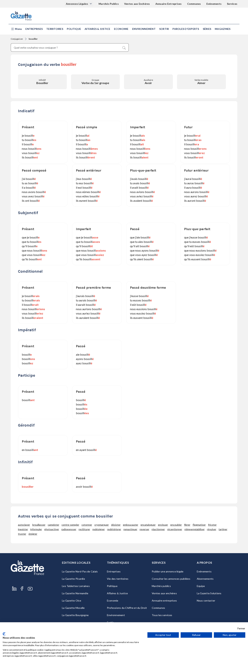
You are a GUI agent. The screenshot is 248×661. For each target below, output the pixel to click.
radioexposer (68, 529)
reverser (144, 529)
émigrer (33, 533)
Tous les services (162, 615)
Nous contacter (206, 600)
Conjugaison (17, 38)
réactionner (158, 529)
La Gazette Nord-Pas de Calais (80, 571)
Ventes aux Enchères (137, 3)
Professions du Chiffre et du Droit (127, 607)
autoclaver (24, 524)
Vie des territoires (118, 578)
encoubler (176, 524)
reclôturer (84, 529)
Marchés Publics (109, 3)
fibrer (187, 524)
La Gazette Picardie (73, 578)
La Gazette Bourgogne (75, 615)
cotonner (87, 524)
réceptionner (174, 529)
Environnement (144, 28)
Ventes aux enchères (164, 593)
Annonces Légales (77, 3)
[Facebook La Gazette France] (22, 589)
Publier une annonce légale (168, 571)
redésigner (98, 529)
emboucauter (130, 524)
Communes (194, 3)
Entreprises (34, 28)
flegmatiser (199, 524)
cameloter (53, 524)
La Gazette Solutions (209, 593)
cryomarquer (101, 524)
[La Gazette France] (21, 15)
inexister (23, 529)
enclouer (163, 524)
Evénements (214, 3)
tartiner (223, 529)
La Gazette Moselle (73, 607)
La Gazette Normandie (75, 593)
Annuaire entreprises (164, 600)
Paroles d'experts (185, 28)
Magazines (222, 28)
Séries (207, 28)
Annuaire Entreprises (168, 3)
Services (232, 3)
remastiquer (130, 529)
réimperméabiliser (194, 529)
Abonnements (205, 578)
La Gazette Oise (71, 600)
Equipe (201, 586)
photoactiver (51, 529)
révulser (211, 529)
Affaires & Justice (97, 28)
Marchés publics (161, 586)
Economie (121, 28)
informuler (36, 529)
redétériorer (114, 529)
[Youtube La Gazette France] (30, 589)
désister (116, 524)
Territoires (54, 28)
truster (22, 533)
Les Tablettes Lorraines (76, 586)
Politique (74, 28)
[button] (16, 29)
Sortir (164, 28)
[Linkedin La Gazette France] (14, 589)
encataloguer (148, 524)
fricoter (212, 524)
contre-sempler (70, 524)
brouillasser (38, 524)
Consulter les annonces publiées (171, 578)
